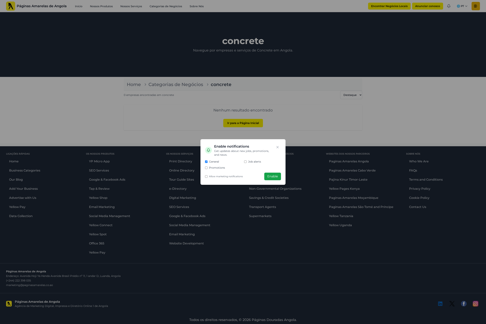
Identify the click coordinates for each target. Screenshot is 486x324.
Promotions (217, 167)
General (214, 161)
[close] (277, 147)
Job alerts (254, 161)
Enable (272, 176)
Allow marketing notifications (226, 176)
